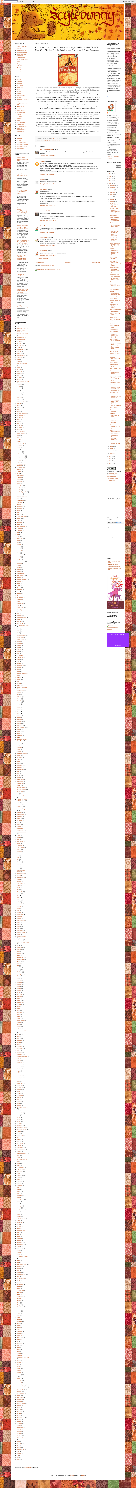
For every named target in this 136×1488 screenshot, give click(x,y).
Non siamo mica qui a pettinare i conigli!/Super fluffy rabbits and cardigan (22, 210)
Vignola (19, 1433)
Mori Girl (19, 68)
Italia (18, 839)
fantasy (19, 667)
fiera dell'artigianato (22, 687)
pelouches (19, 1077)
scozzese (19, 1222)
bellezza (19, 423)
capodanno (20, 494)
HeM (18, 771)
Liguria (19, 894)
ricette (18, 1163)
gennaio (112, 453)
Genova (19, 717)
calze (18, 473)
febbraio (112, 451)
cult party (19, 589)
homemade (20, 783)
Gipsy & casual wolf (115, 382)
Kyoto (18, 866)
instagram (19, 812)
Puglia (18, 1133)
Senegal (19, 1226)
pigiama (19, 1089)
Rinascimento (20, 1169)
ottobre (112, 190)
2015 (110, 181)
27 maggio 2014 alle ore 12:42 (48, 155)
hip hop (19, 775)
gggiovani (19, 721)
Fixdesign (19, 701)
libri (49, 140)
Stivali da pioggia (114, 392)
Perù (18, 1079)
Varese (19, 1407)
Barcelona (19, 116)
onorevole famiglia (22, 1031)
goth (18, 745)
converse (19, 563)
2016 (110, 178)
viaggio (19, 1421)
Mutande (19, 990)
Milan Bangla (20, 959)
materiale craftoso (21, 936)
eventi (18, 659)
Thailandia (20, 1343)
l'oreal (18, 868)
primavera (19, 1125)
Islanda (19, 826)
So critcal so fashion (22, 1256)
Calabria (19, 471)
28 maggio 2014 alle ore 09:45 (48, 205)
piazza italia (20, 1083)
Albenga (19, 351)
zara (18, 1457)
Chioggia (19, 81)
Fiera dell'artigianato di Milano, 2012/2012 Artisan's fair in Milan (23, 242)
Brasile (19, 448)
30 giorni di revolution (22, 333)
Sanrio (18, 1202)
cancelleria (20, 486)
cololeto (19, 547)
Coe (18, 543)
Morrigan (19, 980)
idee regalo (20, 791)
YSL (18, 1455)
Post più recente (40, 262)
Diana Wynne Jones (22, 610)
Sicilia (18, 1246)
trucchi (18, 1368)
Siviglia (19, 1252)
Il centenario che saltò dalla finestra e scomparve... (114, 233)
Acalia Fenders (44, 237)
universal (19, 1383)
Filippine (19, 693)
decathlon (19, 599)
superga (19, 1309)
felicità (46, 140)
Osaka (18, 1036)
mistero (19, 968)
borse (18, 441)
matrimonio (20, 940)
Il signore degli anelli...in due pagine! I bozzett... (114, 253)
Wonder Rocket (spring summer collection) (115, 306)
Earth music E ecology (23, 625)
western (19, 1443)
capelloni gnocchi (21, 492)
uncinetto (19, 1381)
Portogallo (19, 1113)
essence (19, 645)
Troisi (18, 1366)
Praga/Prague (20, 124)
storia (58, 140)
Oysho (18, 1044)
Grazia (18, 749)
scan (18, 1212)
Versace (19, 1413)
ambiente (19, 373)
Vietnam (19, 1429)
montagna (19, 974)
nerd (18, 1010)
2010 (110, 463)
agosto (112, 194)
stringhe (19, 1305)
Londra (19, 906)
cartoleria (19, 508)
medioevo (19, 947)
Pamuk (19, 1050)
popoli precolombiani (22, 1107)
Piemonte (19, 1085)
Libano (19, 887)
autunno (19, 399)
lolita (18, 902)
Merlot (18, 951)
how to (18, 785)
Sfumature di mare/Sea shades (113, 239)
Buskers (19, 462)
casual (18, 518)
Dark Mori (19, 70)
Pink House (20, 1095)
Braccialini (19, 446)
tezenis (19, 1339)
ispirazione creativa (22, 832)
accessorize (20, 345)
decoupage (20, 603)
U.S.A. (18, 1379)
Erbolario (19, 643)
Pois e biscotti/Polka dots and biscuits (115, 310)
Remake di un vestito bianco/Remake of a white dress (22, 291)
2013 (110, 456)
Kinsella (19, 862)
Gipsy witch (113, 422)
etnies (18, 653)
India (18, 803)
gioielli (18, 731)
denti (18, 606)
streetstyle (19, 1299)
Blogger (83, 1475)
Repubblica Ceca (21, 1153)
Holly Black (20, 781)
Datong (19, 593)
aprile (111, 446)
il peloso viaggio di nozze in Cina (22, 800)
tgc (17, 1341)
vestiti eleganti (20, 1417)
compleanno (20, 555)
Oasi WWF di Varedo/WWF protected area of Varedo (115, 263)
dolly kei (19, 621)
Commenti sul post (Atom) (47, 265)
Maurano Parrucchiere (23, 942)
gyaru (18, 759)
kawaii (18, 849)
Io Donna (19, 820)
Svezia (18, 1313)
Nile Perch (19, 1012)
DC (18, 595)
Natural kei (20, 1002)
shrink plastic (20, 1244)
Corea (18, 569)
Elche (18, 631)
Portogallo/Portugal (22, 126)
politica (19, 1105)
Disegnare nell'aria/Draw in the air (115, 359)
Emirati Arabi (20, 637)
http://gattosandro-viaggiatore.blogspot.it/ (114, 565)
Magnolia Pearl (21, 920)
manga (19, 922)
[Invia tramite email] (58, 138)
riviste (18, 1179)
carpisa (19, 504)
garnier (19, 713)
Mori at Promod (114, 331)
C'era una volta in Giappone (21, 464)
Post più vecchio (95, 262)
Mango (19, 924)
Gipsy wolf (112, 248)
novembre (113, 187)
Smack (18, 1254)
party (18, 1059)
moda (18, 970)
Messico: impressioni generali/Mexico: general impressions (22, 227)
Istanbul (19, 93)
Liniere (19, 898)
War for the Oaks (114, 274)
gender (19, 715)
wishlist (19, 1447)
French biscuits (114, 329)
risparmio (19, 1173)
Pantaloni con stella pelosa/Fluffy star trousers (22, 192)
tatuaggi (19, 1327)
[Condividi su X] (62, 138)
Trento (18, 89)
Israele (18, 835)
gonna (18, 743)
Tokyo (18, 1349)
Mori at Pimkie (113, 407)
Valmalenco (20, 1399)
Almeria (19, 369)
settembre (113, 192)
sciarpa (19, 1216)
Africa (18, 347)
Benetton (19, 425)
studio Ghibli (20, 1307)
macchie (19, 912)
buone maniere (21, 456)
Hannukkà (19, 767)
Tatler (18, 1325)
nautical (19, 1004)
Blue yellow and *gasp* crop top (115, 340)
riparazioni (20, 1171)
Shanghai (19, 1238)
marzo (112, 448)
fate (18, 669)
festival (19, 685)
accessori (19, 343)
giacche (19, 723)
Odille (18, 1025)
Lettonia (19, 885)
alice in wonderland (22, 363)
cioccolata (19, 538)
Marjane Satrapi (21, 932)
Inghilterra (19, 807)
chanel (18, 524)
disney (18, 619)
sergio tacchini (21, 1230)
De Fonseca (20, 597)
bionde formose (21, 433)
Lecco (18, 879)
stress (18, 1303)
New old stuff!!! (114, 351)
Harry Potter (20, 769)
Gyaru (18, 61)
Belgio (18, 421)
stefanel (19, 1286)
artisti (18, 387)
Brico (18, 450)
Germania (19, 719)
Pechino (19, 1069)
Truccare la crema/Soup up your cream (115, 426)
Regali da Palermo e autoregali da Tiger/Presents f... (115, 245)
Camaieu (19, 477)
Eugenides (20, 655)
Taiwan (19, 1319)
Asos (18, 391)
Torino (18, 1351)
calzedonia (20, 475)
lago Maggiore (21, 873)
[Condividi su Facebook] (64, 138)
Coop (18, 565)
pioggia (19, 1097)
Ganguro (19, 64)
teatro (18, 1329)
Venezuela (20, 1411)
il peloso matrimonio (22, 796)
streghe (19, 1301)
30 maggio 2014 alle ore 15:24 (48, 245)
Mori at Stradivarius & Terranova (115, 320)
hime (18, 773)
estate (18, 647)
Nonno (18, 1016)
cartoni (18, 510)
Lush (18, 910)
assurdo (43, 140)
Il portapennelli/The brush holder (115, 226)
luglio (111, 197)
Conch (111, 282)
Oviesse (19, 1042)
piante (18, 1081)
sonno (18, 1268)
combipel (19, 551)
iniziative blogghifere (22, 809)
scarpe (18, 1214)
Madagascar (20, 914)
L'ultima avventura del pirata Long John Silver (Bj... (115, 389)
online (18, 1029)
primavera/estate (21, 1127)
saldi (18, 1193)
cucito (18, 587)
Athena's (19, 395)
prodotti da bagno (21, 1129)
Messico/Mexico (21, 95)
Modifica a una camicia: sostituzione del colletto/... (115, 211)
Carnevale (19, 502)
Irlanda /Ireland (21, 110)
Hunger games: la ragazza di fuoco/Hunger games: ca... (114, 270)
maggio (112, 201)
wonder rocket (20, 1449)
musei (18, 986)
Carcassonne (20, 500)
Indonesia (19, 805)
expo (18, 661)
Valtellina (19, 83)
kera (18, 856)
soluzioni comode (21, 1264)
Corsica (19, 571)
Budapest (19, 452)
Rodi (18, 1187)
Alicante (19, 361)
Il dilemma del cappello (20, 275)
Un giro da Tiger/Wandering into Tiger (115, 205)
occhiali (19, 1022)
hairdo (18, 763)
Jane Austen (20, 841)
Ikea (18, 794)
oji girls (19, 1027)
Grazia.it (19, 751)
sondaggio (20, 1266)
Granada (19, 747)
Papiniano (19, 1054)
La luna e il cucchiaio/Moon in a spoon (115, 286)
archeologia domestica (23, 381)
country (19, 581)
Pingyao (19, 1093)
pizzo (18, 1103)
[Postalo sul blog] (60, 138)
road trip (19, 1181)
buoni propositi (21, 458)
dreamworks (20, 623)
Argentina (19, 385)
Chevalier (19, 528)
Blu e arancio (113, 215)
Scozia (18, 1220)
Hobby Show (20, 779)
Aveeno (19, 403)
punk (18, 1137)
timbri (18, 1347)
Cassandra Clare (21, 516)
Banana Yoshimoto (22, 413)
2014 (110, 183)
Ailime (72, 1475)
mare (18, 928)
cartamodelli (20, 506)
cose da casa (20, 575)
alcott (18, 359)
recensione (53, 140)
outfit (18, 1038)
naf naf (18, 992)
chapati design (21, 526)
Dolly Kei (19, 66)
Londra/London (21, 122)
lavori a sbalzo (21, 877)
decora (19, 601)
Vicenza (19, 1425)
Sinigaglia (19, 1248)
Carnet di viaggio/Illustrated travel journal (21, 130)
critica (18, 583)
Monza (18, 976)
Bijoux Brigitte (20, 431)
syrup (18, 1317)
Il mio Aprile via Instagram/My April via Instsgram (114, 437)
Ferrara (19, 683)
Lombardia (20, 904)
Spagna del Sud (21, 1274)
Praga (18, 1115)
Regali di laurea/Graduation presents (22, 175)
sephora (19, 1228)
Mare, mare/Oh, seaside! (114, 258)
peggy (18, 1071)
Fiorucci (19, 699)
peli (18, 1073)
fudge (18, 707)
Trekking (19, 97)
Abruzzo (19, 341)
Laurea (19, 875)
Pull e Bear (20, 1135)
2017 (110, 176)
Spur (18, 1282)
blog (18, 435)
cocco (18, 540)
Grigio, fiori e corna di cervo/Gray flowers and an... (115, 278)
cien (18, 534)
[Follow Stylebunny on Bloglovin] (115, 523)
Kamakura (19, 845)
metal (18, 955)
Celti (18, 520)
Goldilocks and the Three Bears (22, 740)
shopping (19, 1242)
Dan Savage (113, 317)
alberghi (19, 353)
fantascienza (20, 665)
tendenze (19, 1335)
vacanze (19, 1391)
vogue (18, 1441)
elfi (17, 633)
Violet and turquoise (115, 405)
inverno (19, 818)
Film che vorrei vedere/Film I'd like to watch (22, 159)
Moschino (19, 982)
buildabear (20, 454)
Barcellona (20, 417)
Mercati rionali (20, 148)
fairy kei (19, 663)
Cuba (18, 585)
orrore (18, 1034)
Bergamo (19, 427)
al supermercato (21, 349)
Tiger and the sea (114, 289)
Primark (19, 1123)
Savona (19, 108)
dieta (18, 613)
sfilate (18, 1236)
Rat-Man (19, 1145)
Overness (19, 1040)
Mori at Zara (113, 385)
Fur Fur (19, 711)
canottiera (19, 488)
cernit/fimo (19, 522)
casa (18, 512)
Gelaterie (19, 138)
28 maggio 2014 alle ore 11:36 (48, 220)
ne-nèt (18, 1006)
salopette (19, 1195)
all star (18, 367)
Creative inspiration (22, 46)
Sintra (18, 1250)
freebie (19, 705)
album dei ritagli (21, 355)
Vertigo (19, 1415)
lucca (18, 908)
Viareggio (19, 1423)
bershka (19, 429)
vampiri (19, 1405)
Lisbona (19, 900)
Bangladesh (20, 415)
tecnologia (19, 1331)
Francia (19, 703)
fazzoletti (19, 677)
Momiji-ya (19, 972)
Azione (19, 405)
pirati (18, 1099)
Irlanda (19, 824)
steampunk (20, 1284)
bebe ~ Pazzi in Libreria (46, 149)
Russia (19, 1191)
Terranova (19, 1337)
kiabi (18, 858)
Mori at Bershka (114, 362)
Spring (18, 1280)
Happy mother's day (115, 368)
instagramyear (20, 814)
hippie (18, 777)
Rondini (112, 223)
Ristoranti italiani (21, 142)
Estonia (19, 649)
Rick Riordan (20, 1167)
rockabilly (19, 1185)
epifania (19, 641)
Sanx (18, 1204)
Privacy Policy (27, 1467)
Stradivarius (20, 1297)
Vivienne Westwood (22, 1438)
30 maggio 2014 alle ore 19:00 (48, 255)
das (18, 591)
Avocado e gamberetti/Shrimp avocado (115, 396)
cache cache (20, 467)
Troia (18, 1364)
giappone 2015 (21, 727)
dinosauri (19, 615)
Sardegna (19, 1206)
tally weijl (19, 1321)
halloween (19, 765)
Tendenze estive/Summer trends (114, 372)
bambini (19, 411)
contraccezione (21, 561)
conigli (18, 559)
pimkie (18, 1091)
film (18, 695)
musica (19, 988)
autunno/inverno (21, 401)
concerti (19, 557)
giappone (19, 725)
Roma (18, 1189)
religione (19, 1151)
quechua (19, 1139)
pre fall (18, 1117)
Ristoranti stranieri (22, 146)
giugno (112, 199)
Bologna (19, 439)
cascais (19, 514)
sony (18, 1270)
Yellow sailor (113, 298)
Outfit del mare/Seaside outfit (114, 415)
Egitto (18, 629)
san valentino (20, 1200)
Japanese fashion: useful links (22, 55)
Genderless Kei (21, 57)
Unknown (42, 161)
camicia (19, 480)
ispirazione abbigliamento (20, 829)
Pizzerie (19, 140)
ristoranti (19, 1175)
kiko (18, 860)
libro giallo (19, 892)
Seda (18, 1224)
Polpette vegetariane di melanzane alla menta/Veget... (115, 294)
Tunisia (19, 1370)
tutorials (19, 1375)
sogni (18, 1260)
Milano (18, 962)
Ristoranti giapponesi (22, 144)
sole (18, 1262)
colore (18, 549)
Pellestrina (20, 1075)
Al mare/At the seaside (113, 419)
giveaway (19, 735)
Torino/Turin (20, 87)
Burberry (19, 460)
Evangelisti (20, 657)
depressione (20, 607)
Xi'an (18, 1451)
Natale (18, 1000)
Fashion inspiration (22, 52)
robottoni (19, 1183)
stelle (18, 1288)
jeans (18, 843)
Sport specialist (21, 1278)
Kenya (18, 854)
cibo (18, 532)
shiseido (19, 1240)
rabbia (18, 1141)
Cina (18, 536)
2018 (110, 174)
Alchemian (20, 357)
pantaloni (19, 1052)
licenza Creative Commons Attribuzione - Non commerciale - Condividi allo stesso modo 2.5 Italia (113, 477)
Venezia (19, 79)
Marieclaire (20, 930)
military (19, 964)
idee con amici (21, 787)
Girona (18, 120)
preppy (19, 1121)
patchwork (19, 1065)
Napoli (18, 998)
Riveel (18, 1177)
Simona (42, 179)
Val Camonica (20, 85)
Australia (19, 397)
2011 (110, 461)
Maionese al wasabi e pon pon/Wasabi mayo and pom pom (115, 346)
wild (18, 1445)
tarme (18, 1323)
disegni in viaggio (21, 617)
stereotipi (19, 1292)
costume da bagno (22, 579)
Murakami (19, 984)
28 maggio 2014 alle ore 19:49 (48, 232)
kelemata (19, 851)
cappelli (19, 498)
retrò (18, 1155)
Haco (18, 761)
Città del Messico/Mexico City (22, 306)
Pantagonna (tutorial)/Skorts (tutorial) (114, 335)
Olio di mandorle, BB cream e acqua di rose (114, 219)
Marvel (18, 934)
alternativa (19, 371)
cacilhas (19, 469)
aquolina (19, 379)
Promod (19, 1131)
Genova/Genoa (21, 106)
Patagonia (19, 1062)
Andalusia (19, 118)
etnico (18, 651)
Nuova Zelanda (21, 1020)
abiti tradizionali (21, 339)
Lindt (18, 896)
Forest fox (112, 323)
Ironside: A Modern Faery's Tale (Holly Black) (115, 401)
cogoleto (19, 545)
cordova (19, 567)
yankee (19, 1453)
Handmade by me (21, 50)
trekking (19, 1353)
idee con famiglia (21, 789)
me (17, 945)
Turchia (19, 1372)
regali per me (20, 1149)
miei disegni (20, 957)
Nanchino (19, 996)
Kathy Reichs (20, 847)
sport (18, 1276)
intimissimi (19, 816)
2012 (110, 458)
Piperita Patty (43, 189)
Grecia (18, 755)
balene (19, 409)
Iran (18, 822)
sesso (18, 1232)
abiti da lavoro (20, 337)
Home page (68, 262)
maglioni (19, 918)
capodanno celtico (22, 496)
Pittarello (19, 1101)
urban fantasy (20, 1389)
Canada (19, 484)
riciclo (18, 1165)
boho (18, 437)
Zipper (18, 1459)
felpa (18, 681)
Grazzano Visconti (22, 753)
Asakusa (19, 389)
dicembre (112, 185)
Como (18, 553)
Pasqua (19, 1061)
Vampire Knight (21, 1403)
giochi (18, 729)
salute (18, 1197)
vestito (18, 1419)
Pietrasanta (20, 1087)
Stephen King (20, 1290)
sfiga (18, 1234)
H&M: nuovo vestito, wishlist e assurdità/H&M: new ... (115, 378)
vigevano (19, 1431)
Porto (18, 1111)
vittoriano (19, 1436)
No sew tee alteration (113, 410)
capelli (18, 490)
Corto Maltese (20, 573)
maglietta (19, 916)
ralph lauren (20, 1143)
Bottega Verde (20, 444)
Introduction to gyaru (22, 60)
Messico (19, 953)
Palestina (19, 1046)
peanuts (19, 1067)
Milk (18, 966)
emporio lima (20, 639)
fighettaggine (20, 691)
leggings (19, 881)
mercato (19, 949)
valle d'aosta (20, 1397)
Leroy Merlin (20, 883)
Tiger (18, 1345)
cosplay (19, 577)
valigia (18, 1395)
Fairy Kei (19, 72)
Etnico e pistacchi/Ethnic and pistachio (115, 431)
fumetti (18, 709)
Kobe (18, 864)
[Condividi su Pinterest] (66, 138)
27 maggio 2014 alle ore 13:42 (48, 174)
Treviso (19, 91)
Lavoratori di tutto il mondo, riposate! (115, 442)
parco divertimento (22, 1056)
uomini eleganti (21, 1385)
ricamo (18, 1157)
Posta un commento (43, 258)
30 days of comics (21, 328)
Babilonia (19, 407)
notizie (18, 1018)
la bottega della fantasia (21, 870)
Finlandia (19, 697)
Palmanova (20, 1048)
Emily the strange (21, 635)
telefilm (19, 1333)
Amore (18, 375)
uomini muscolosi (21, 1387)
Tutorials (19, 48)
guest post (19, 757)
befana (19, 419)
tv (17, 1377)
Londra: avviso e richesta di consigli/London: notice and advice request (21, 258)
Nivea (18, 1014)
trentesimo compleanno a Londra (23, 1356)
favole (18, 671)
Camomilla (20, 482)
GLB (18, 737)
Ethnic (111, 229)
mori (18, 978)
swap (18, 1315)
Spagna (19, 1272)
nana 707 (19, 994)
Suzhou (19, 1311)
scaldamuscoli (20, 1210)
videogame (20, 1427)
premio (19, 1119)
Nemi (18, 1008)
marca (18, 926)
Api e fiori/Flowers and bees (114, 354)
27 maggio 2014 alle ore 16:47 (48, 184)
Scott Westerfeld (21, 1218)
